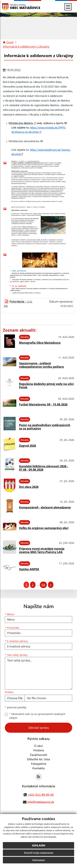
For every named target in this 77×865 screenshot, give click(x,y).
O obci (38, 746)
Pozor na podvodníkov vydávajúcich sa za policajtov (44, 426)
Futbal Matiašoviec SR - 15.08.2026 (43, 404)
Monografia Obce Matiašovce (40, 343)
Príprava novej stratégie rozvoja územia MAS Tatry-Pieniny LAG (41, 550)
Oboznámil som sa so (37, 715)
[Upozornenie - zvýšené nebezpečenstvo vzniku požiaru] (9, 361)
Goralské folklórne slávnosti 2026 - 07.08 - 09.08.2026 (43, 468)
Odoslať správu (38, 728)
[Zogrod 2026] (9, 444)
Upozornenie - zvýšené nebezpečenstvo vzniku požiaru (41, 365)
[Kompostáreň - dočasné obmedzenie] (9, 506)
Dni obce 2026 (28, 487)
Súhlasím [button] (38, 845)
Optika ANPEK (29, 569)
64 (43, 585)
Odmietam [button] (38, 860)
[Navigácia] (68, 6)
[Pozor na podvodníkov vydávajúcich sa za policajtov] (9, 423)
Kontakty (38, 768)
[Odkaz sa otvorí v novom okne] (38, 776)
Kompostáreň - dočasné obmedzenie (45, 507)
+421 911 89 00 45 (41, 795)
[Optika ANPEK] (9, 567)
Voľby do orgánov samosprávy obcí (43, 528)
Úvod (9, 42)
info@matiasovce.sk (40, 802)
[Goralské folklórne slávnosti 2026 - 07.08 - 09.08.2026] (9, 464)
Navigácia (11, 6)
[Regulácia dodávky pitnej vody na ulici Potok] (9, 382)
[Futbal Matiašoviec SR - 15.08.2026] (9, 403)
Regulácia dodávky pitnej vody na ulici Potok (46, 385)
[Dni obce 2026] (9, 485)
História (38, 750)
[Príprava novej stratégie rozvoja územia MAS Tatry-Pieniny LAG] (9, 547)
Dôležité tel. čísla (38, 759)
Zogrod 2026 (27, 446)
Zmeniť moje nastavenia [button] (38, 852)
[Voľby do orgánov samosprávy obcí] (9, 526)
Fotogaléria (38, 764)
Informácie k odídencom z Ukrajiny (26, 47)
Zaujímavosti (38, 755)
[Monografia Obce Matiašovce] (9, 341)
